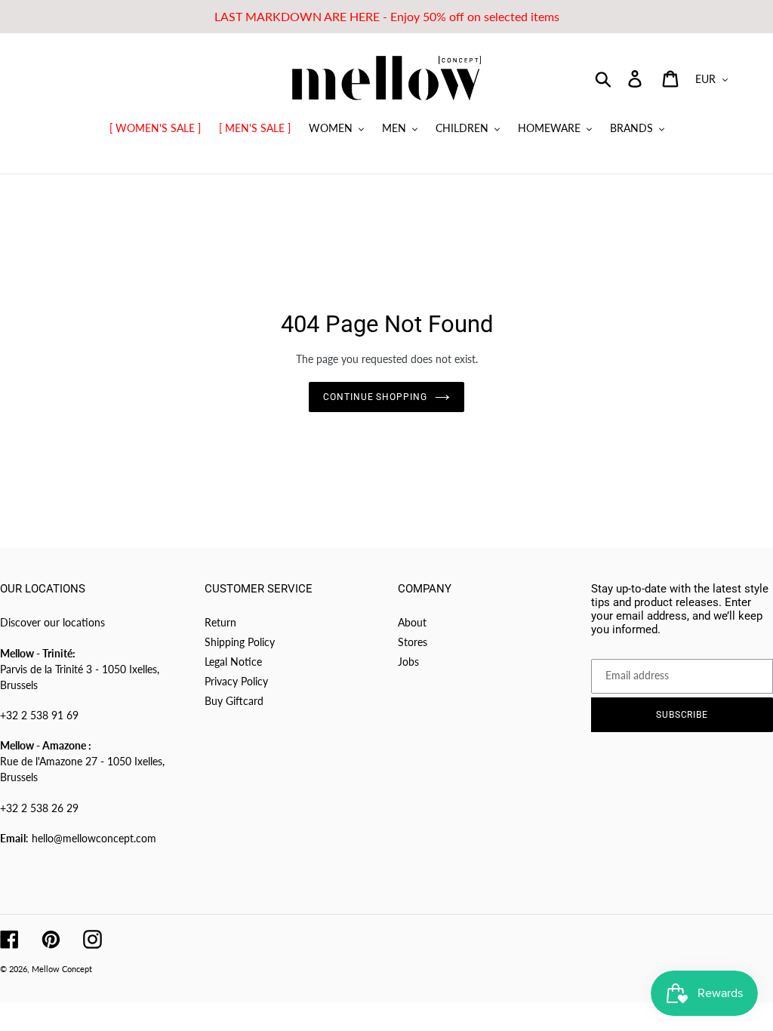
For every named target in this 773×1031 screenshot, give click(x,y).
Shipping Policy (240, 642)
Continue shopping (375, 397)
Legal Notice (233, 661)
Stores (412, 642)
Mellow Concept (62, 969)
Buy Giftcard (234, 700)
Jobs (408, 661)
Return (220, 622)
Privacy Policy (236, 681)
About (412, 622)
